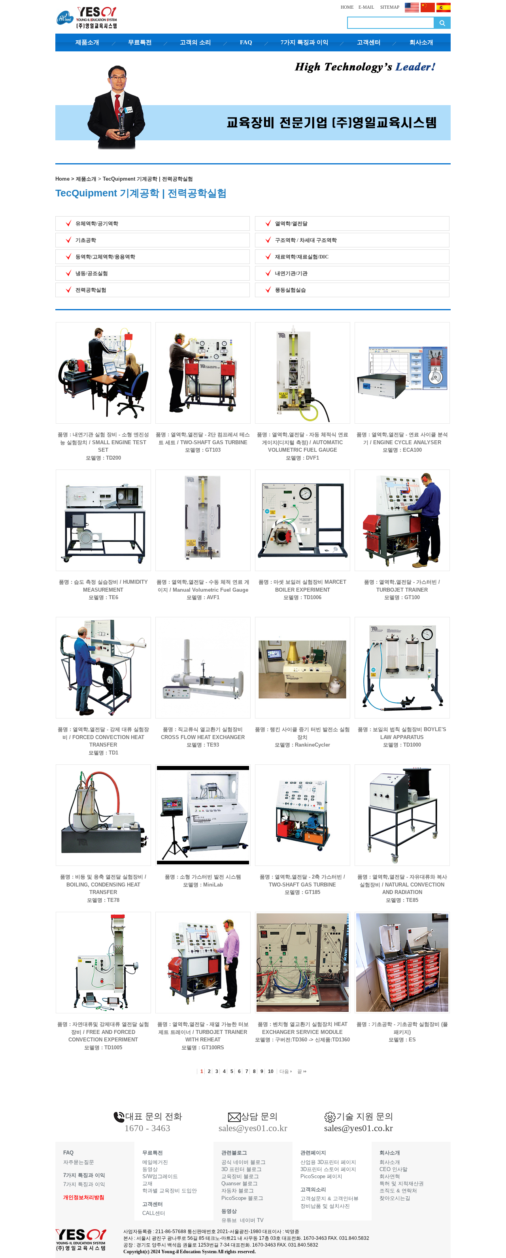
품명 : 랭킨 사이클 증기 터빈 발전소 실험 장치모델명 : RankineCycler (302, 737)
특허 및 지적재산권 (402, 1183)
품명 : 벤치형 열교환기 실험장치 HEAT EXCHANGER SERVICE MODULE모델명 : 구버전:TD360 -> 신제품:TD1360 (302, 1032)
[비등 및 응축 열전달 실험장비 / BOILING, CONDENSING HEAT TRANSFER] (103, 809)
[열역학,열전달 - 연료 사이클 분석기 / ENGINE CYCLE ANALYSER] (402, 367)
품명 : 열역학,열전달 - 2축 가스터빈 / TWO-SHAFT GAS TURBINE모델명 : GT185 (302, 884)
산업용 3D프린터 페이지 (328, 1162)
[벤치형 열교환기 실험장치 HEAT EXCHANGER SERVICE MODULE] (302, 956)
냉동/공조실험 (92, 273)
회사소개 (421, 42)
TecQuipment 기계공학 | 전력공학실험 (148, 179)
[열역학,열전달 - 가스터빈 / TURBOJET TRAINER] (402, 514)
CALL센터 (153, 1213)
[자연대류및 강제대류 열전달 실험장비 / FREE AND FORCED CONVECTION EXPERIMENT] (103, 956)
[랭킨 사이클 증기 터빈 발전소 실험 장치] (302, 661)
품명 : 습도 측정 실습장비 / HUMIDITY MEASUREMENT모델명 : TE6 (103, 589)
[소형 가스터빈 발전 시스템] (203, 809)
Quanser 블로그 (239, 1183)
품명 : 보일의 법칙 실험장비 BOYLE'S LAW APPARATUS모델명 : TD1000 (402, 737)
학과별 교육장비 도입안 (169, 1191)
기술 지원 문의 (364, 1116)
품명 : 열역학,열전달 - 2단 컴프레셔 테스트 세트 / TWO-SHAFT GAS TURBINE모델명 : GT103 (203, 442)
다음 (284, 1071)
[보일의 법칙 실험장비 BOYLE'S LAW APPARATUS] (402, 661)
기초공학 (86, 240)
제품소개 (87, 42)
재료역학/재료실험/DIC (302, 257)
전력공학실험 (91, 290)
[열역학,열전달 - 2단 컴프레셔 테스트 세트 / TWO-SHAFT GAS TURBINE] (203, 367)
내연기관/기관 (291, 273)
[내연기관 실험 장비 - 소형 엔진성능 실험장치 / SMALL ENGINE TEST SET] (103, 367)
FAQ (246, 42)
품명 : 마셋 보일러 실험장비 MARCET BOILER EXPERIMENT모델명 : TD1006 (302, 589)
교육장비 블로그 (240, 1176)
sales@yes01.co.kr (358, 1128)
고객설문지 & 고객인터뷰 (329, 1198)
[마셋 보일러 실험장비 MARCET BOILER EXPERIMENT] (302, 514)
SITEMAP (389, 7)
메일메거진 (155, 1162)
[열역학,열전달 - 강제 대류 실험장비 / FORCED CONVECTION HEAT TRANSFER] (103, 661)
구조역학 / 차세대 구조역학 (306, 240)
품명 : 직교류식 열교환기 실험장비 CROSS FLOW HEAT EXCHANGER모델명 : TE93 (203, 737)
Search (442, 23)
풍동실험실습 (290, 290)
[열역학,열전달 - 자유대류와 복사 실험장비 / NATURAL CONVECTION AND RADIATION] (402, 809)
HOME (347, 7)
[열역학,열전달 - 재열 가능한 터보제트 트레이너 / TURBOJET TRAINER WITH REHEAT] (203, 956)
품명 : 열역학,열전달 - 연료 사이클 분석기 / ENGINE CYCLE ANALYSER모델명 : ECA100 (402, 442)
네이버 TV (252, 1220)
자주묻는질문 (78, 1162)
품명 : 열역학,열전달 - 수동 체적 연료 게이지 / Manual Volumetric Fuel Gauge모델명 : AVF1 (203, 589)
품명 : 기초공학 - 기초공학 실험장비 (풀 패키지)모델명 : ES (402, 1032)
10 (271, 1071)
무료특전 (140, 42)
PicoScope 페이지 (321, 1176)
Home (62, 179)
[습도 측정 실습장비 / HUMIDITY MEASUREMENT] (103, 514)
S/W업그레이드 (160, 1176)
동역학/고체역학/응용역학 (105, 257)
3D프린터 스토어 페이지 (328, 1169)
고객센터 (369, 42)
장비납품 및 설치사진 (325, 1206)
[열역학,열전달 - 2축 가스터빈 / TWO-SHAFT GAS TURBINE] (302, 809)
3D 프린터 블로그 (241, 1169)
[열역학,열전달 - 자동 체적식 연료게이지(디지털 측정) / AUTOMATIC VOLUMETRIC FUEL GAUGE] (302, 367)
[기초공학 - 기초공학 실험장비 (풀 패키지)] (402, 956)
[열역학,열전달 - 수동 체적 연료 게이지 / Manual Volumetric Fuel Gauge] (203, 514)
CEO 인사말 (394, 1169)
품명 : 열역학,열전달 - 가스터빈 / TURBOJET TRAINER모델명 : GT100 (402, 589)
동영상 (150, 1169)
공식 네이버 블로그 (243, 1162)
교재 (147, 1183)
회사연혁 (390, 1176)
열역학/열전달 (291, 223)
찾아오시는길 (395, 1198)
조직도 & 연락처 (398, 1191)
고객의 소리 (195, 42)
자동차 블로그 (237, 1191)
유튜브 (229, 1220)
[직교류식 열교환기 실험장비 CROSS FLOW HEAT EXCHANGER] (203, 661)
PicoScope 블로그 (242, 1198)
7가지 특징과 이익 (305, 42)
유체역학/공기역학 (97, 223)
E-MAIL (366, 7)
